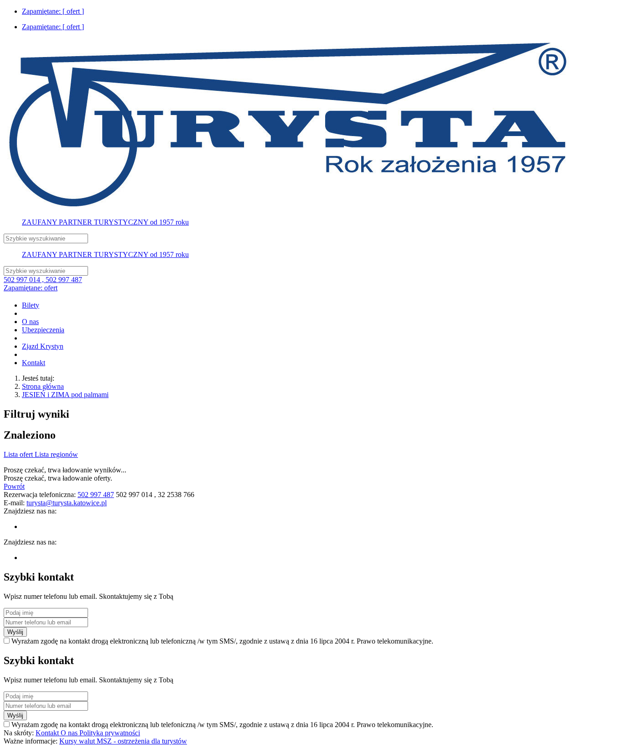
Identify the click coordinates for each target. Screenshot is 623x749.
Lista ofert (19, 454)
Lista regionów (56, 454)
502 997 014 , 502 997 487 (43, 279)
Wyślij (15, 632)
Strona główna (43, 386)
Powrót (14, 486)
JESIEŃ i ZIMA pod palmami (65, 394)
